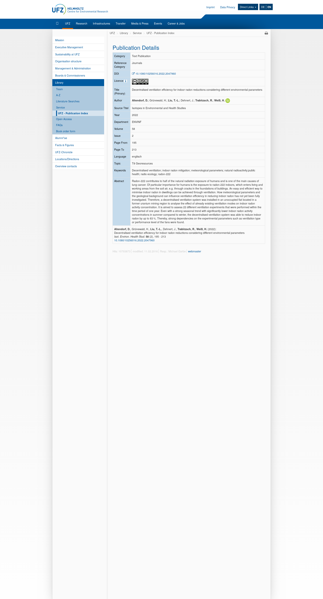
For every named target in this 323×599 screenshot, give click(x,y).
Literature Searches (67, 101)
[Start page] (57, 23)
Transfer (121, 23)
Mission (59, 40)
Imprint (210, 7)
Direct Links (247, 7)
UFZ (67, 23)
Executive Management (69, 47)
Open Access (64, 119)
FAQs (59, 125)
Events (158, 23)
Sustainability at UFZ (67, 54)
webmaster (194, 251)
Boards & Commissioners (70, 75)
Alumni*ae (61, 138)
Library (59, 82)
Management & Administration (73, 68)
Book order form (65, 131)
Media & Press (139, 23)
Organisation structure (68, 61)
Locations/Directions (67, 159)
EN (269, 7)
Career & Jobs (176, 23)
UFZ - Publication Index (73, 113)
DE (263, 7)
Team (59, 89)
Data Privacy (227, 7)
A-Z (58, 95)
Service (60, 107)
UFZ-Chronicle (64, 152)
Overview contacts (66, 166)
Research (81, 23)
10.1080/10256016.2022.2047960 (156, 73)
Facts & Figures (64, 145)
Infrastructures (101, 23)
